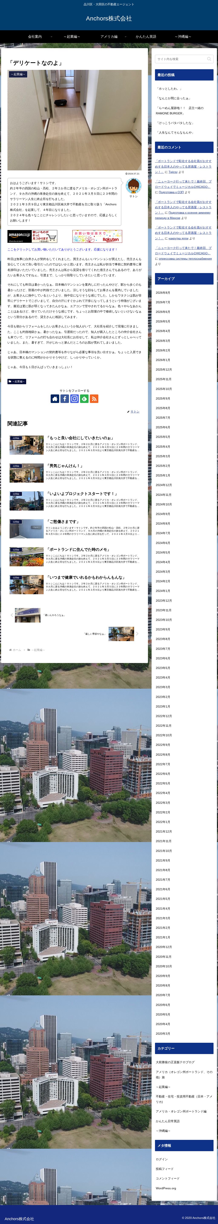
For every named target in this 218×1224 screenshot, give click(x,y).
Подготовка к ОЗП (171, 192)
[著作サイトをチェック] (55, 398)
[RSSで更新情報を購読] (94, 398)
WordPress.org (166, 1188)
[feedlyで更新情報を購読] (84, 398)
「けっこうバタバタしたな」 (175, 123)
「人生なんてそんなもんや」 (175, 132)
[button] (209, 58)
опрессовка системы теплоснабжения (185, 258)
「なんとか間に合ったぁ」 (174, 98)
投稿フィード (165, 1169)
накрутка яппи (178, 238)
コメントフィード (168, 1178)
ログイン (162, 1159)
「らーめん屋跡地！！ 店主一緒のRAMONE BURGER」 (180, 110)
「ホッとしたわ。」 (169, 88)
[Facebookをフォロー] (64, 398)
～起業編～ (18, 381)
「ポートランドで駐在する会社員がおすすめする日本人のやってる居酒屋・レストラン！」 (183, 166)
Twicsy (173, 172)
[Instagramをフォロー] (74, 398)
